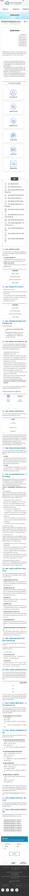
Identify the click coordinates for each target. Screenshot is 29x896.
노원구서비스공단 (13, 3)
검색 (23, 0)
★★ (18, 846)
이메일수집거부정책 (24, 867)
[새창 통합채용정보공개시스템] (23, 862)
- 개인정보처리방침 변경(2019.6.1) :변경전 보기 (12, 823)
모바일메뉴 (2, 0)
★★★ (6, 846)
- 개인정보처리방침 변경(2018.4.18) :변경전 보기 (12, 825)
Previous (2, 863)
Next (7, 863)
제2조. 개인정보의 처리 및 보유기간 (14, 187)
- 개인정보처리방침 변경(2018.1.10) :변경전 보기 (12, 827)
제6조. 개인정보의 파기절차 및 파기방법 (15, 201)
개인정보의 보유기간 (13, 125)
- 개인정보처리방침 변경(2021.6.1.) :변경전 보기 (12, 820)
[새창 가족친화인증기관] (3, 889)
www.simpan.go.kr (15, 793)
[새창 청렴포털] (13, 862)
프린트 (24, 21)
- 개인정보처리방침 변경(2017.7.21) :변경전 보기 (12, 829)
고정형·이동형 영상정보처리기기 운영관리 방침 (15, 867)
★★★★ (19, 844)
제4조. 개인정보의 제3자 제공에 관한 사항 (16, 195)
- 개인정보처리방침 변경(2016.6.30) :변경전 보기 (12, 831)
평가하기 (14, 854)
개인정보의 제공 (13, 154)
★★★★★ (7, 844)
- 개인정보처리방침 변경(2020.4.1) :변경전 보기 (12, 822)
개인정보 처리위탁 (13, 140)
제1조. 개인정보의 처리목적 (13, 184)
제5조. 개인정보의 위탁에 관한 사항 (14, 198)
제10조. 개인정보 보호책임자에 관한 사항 (16, 220)
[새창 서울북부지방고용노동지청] (8, 889)
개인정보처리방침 (6, 867)
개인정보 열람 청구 (13, 168)
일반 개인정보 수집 (13, 97)
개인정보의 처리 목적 (13, 111)
